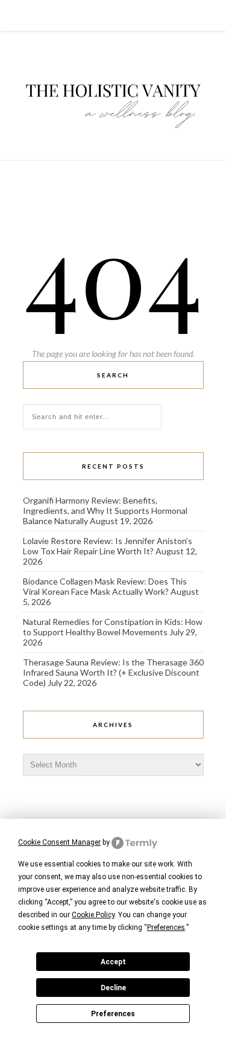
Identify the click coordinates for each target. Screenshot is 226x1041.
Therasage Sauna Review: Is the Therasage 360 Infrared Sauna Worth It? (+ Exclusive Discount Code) (113, 672)
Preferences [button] (166, 927)
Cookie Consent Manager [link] (59, 842)
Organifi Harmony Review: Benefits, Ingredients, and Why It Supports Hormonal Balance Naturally (105, 510)
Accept (113, 962)
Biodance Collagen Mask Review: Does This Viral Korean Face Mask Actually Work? (105, 586)
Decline (113, 988)
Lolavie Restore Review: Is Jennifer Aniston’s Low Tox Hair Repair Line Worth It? (107, 546)
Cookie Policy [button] (93, 915)
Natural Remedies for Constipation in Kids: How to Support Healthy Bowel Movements (112, 627)
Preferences (113, 1014)
